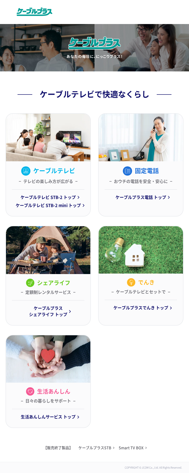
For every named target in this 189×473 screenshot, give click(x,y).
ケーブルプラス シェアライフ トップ (48, 311)
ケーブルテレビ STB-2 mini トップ (48, 205)
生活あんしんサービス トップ (48, 417)
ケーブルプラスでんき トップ (140, 308)
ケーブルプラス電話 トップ (140, 197)
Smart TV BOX (131, 448)
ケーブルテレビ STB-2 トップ (48, 197)
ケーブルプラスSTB (94, 448)
